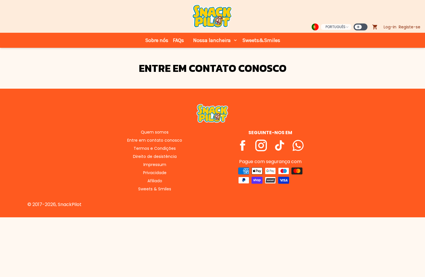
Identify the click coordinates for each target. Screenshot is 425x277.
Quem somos (155, 132)
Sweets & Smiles (154, 189)
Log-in (390, 27)
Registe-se (409, 27)
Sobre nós (156, 40)
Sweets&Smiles (261, 40)
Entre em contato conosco (154, 140)
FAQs (178, 40)
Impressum (154, 164)
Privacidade (155, 173)
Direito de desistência (155, 156)
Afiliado (154, 181)
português (335, 26)
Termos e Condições (155, 148)
